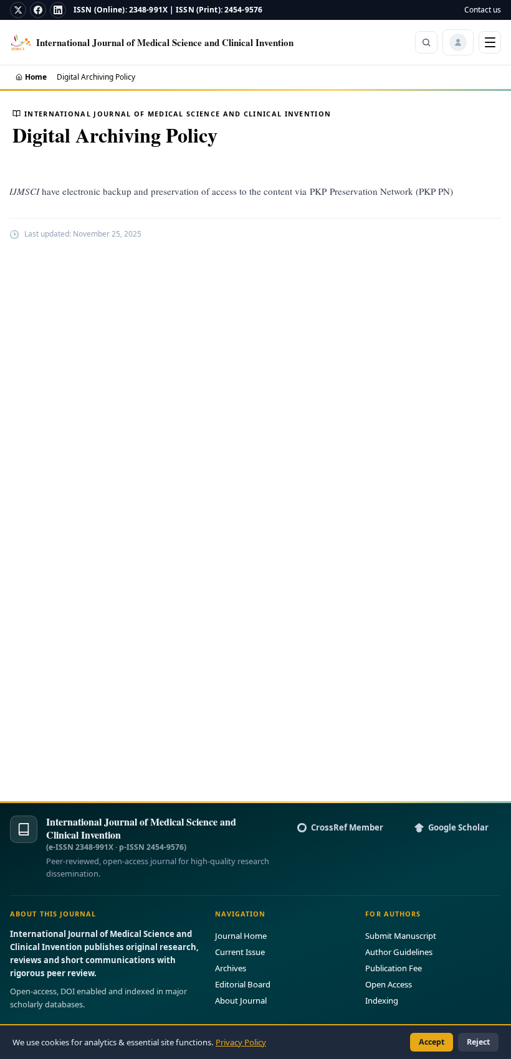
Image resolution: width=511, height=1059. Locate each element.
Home (36, 77)
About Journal (241, 1000)
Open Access (388, 984)
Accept (431, 1042)
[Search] (426, 42)
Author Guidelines (398, 952)
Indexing (381, 1000)
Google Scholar (458, 827)
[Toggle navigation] (490, 42)
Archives (230, 968)
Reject (478, 1042)
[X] (18, 10)
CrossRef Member (347, 827)
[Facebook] (38, 10)
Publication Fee (393, 968)
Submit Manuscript (400, 935)
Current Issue (240, 952)
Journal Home (241, 935)
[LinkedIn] (58, 10)
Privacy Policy (241, 1042)
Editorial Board (242, 984)
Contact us (482, 9)
